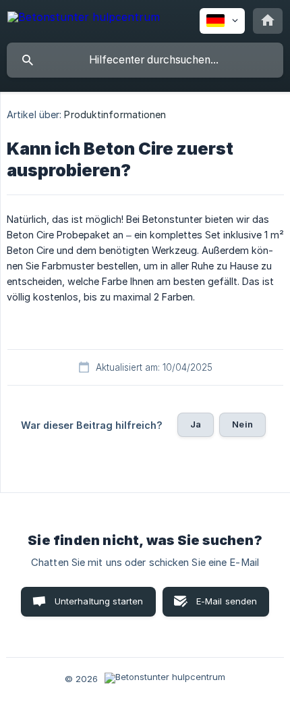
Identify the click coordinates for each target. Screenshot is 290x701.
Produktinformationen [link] (115, 114)
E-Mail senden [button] (227, 601)
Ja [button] (195, 424)
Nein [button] (242, 424)
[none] (83, 19)
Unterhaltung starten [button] (99, 601)
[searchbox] (145, 60)
